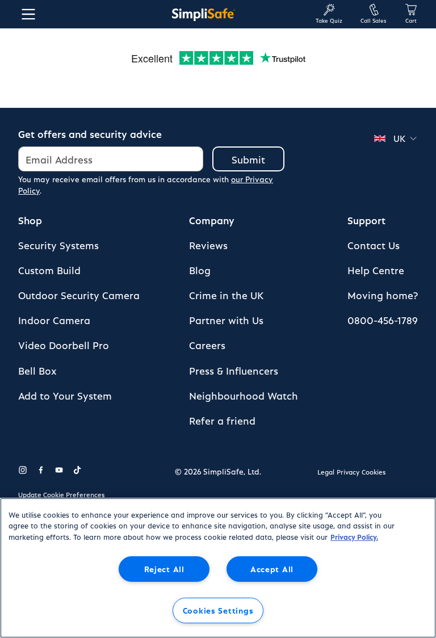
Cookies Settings (218, 610)
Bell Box (37, 370)
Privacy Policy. (354, 536)
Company (211, 220)
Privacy (348, 472)
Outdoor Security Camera (79, 295)
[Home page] (203, 14)
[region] (218, 568)
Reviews (208, 245)
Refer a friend (222, 420)
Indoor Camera (54, 320)
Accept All (272, 569)
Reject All (164, 569)
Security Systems (58, 245)
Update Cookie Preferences (61, 494)
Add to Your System (65, 395)
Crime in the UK (226, 295)
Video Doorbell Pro (63, 345)
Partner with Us (226, 320)
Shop (30, 220)
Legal (325, 472)
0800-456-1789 (382, 320)
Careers (207, 345)
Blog (200, 270)
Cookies (373, 472)
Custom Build (49, 270)
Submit (248, 159)
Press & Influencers (233, 370)
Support (366, 220)
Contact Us (373, 245)
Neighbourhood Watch (243, 395)
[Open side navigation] (26, 14)
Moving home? (382, 295)
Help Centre (375, 270)
